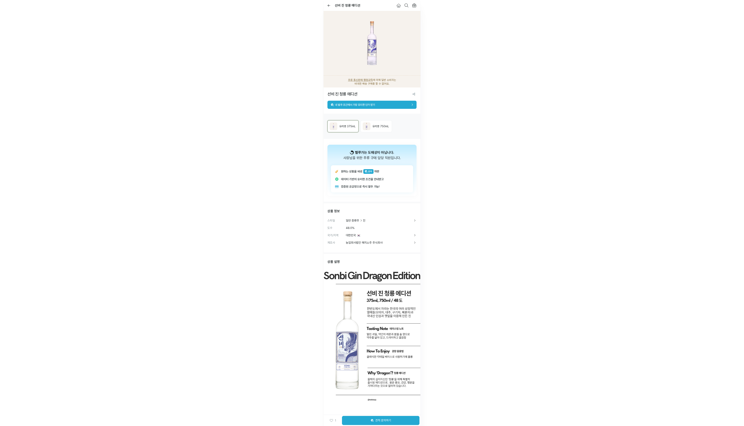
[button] (333, 421)
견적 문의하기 (383, 420)
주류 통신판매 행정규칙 (360, 79)
